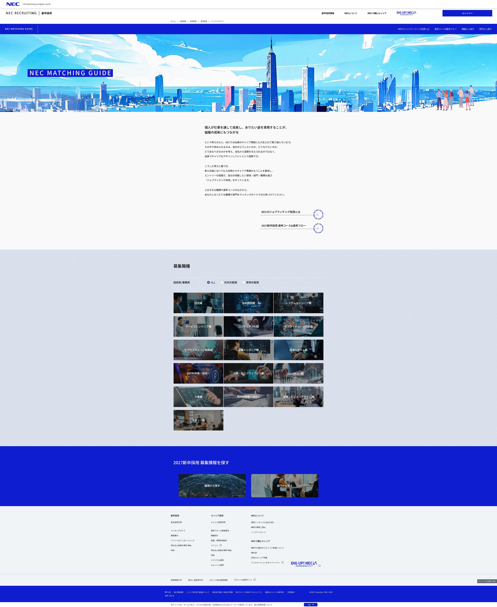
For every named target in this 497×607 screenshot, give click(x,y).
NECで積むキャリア (377, 13)
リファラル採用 (217, 560)
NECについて (351, 13)
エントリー (467, 13)
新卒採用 (47, 13)
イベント (214, 545)
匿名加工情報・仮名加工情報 (223, 592)
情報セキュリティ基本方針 (274, 592)
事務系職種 (252, 282)
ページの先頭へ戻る (489, 581)
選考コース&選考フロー (446, 29)
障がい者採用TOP (195, 580)
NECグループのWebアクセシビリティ (249, 592)
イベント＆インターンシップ (182, 540)
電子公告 (168, 592)
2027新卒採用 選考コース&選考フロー (283, 225)
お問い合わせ (169, 596)
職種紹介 (214, 535)
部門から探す (485, 29)
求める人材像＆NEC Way (181, 545)
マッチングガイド (178, 530)
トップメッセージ (258, 532)
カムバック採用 (217, 565)
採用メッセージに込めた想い (263, 522)
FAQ (172, 550)
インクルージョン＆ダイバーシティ (265, 562)
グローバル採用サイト (243, 580)
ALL (213, 282)
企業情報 (183, 21)
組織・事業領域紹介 (219, 540)
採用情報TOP (176, 580)
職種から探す (468, 29)
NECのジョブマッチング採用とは (413, 29)
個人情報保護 (259, 605)
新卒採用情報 (328, 13)
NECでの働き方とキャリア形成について (267, 548)
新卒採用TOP (176, 522)
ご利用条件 (291, 592)
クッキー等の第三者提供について (198, 592)
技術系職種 (230, 282)
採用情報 (193, 21)
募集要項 (174, 535)
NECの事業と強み (258, 527)
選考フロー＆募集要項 (220, 530)
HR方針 (254, 553)
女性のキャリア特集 (259, 558)
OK (309, 604)
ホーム (173, 21)
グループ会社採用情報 (218, 580)
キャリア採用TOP (218, 522)
